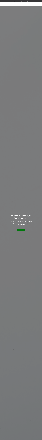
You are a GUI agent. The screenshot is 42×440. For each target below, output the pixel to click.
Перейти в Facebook (27, 1)
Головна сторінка (17, 1)
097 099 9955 (24, 1)
